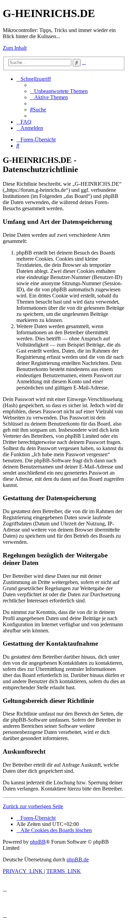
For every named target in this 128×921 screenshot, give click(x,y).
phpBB (38, 842)
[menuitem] (59, 91)
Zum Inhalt (15, 48)
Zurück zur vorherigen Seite (33, 806)
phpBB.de (78, 859)
